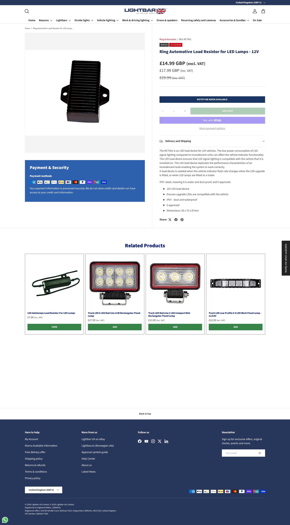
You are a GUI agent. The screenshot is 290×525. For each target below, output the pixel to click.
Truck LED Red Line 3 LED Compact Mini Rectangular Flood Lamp (169, 314)
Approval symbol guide (95, 452)
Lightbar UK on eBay (93, 439)
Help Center (88, 459)
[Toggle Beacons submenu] (51, 20)
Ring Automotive (168, 39)
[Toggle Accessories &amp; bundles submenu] (248, 20)
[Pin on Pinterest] (182, 220)
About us (87, 465)
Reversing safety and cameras (198, 20)
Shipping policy (33, 459)
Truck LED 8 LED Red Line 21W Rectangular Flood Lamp (114, 314)
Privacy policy (32, 478)
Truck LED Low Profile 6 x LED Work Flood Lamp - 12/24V (235, 314)
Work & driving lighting (135, 20)
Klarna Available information (41, 446)
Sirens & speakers (167, 20)
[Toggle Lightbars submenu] (69, 20)
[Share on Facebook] (176, 220)
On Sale (257, 20)
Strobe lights (82, 20)
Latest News (89, 472)
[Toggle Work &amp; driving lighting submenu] (152, 20)
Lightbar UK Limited (40, 504)
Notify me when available (212, 99)
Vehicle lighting (106, 20)
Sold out (227, 111)
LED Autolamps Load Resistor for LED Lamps (51, 313)
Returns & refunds (35, 465)
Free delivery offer (35, 452)
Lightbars (61, 20)
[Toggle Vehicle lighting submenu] (117, 20)
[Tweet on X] (170, 220)
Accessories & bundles (233, 20)
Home (31, 20)
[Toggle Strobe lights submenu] (92, 20)
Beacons (44, 20)
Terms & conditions (36, 472)
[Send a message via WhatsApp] (5, 519)
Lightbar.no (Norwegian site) (98, 446)
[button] (263, 11)
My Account (31, 439)
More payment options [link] (212, 128)
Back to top (145, 413)
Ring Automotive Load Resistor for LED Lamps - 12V (53, 28)
